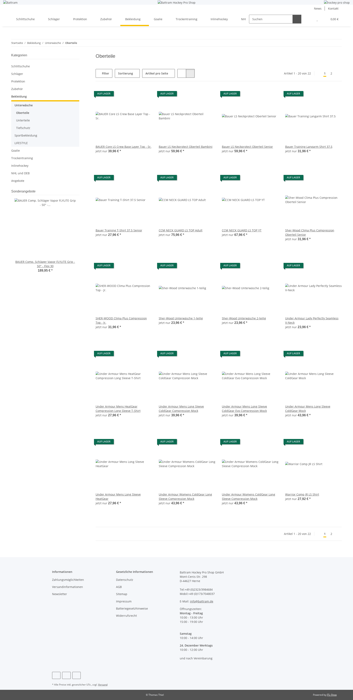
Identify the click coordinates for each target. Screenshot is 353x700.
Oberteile (22, 113)
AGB (119, 587)
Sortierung (125, 73)
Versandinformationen (67, 587)
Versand (102, 684)
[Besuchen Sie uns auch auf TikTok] (76, 675)
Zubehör (17, 89)
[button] (309, 19)
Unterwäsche (24, 105)
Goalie (15, 150)
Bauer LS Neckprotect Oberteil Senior (247, 147)
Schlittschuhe (20, 66)
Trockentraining (22, 158)
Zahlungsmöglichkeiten (68, 580)
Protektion (18, 81)
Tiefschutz (23, 128)
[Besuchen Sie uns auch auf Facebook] (56, 675)
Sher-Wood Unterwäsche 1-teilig (181, 318)
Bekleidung (19, 96)
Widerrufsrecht (126, 616)
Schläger (17, 74)
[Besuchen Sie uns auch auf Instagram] (66, 675)
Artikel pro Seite (156, 73)
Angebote (17, 181)
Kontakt (333, 8)
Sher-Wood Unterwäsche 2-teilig (244, 318)
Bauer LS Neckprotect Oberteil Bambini (185, 147)
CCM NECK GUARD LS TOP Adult (180, 230)
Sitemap (121, 594)
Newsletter (59, 594)
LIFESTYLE (21, 143)
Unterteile (23, 120)
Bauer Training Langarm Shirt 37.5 (308, 147)
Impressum (124, 601)
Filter (105, 73)
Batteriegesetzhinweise (132, 608)
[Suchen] (297, 19)
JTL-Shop (332, 695)
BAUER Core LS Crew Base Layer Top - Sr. (123, 147)
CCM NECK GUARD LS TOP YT (241, 230)
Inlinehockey (19, 166)
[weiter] (338, 73)
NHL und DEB (20, 173)
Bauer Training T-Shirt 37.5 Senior (119, 230)
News (318, 8)
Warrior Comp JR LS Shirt (302, 494)
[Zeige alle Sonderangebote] (78, 191)
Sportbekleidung (26, 135)
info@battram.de (201, 601)
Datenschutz (124, 580)
